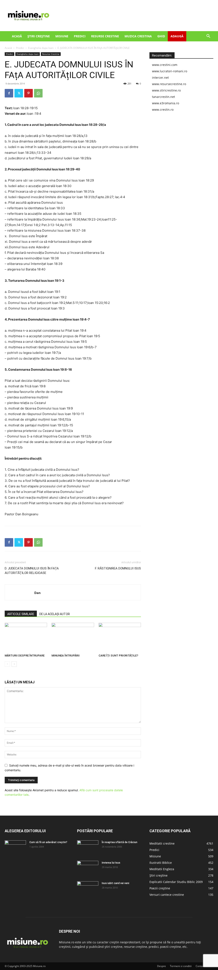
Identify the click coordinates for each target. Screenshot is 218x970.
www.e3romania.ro (165, 103)
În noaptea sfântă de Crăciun (119, 842)
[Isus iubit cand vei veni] (87, 888)
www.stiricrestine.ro (166, 90)
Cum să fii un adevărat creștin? (48, 842)
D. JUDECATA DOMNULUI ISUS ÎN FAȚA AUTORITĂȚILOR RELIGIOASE (32, 570)
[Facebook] (9, 93)
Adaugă (177, 36)
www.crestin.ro (163, 109)
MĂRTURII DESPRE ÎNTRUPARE (24, 655)
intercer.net (160, 78)
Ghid (161, 36)
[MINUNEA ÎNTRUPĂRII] (73, 637)
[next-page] (14, 664)
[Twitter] (18, 93)
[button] (208, 37)
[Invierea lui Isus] (87, 868)
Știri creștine (38, 36)
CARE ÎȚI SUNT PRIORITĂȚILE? (118, 655)
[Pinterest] (28, 93)
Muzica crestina (138, 36)
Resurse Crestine (105, 36)
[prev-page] (7, 664)
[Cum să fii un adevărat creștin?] (15, 847)
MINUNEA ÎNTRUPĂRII (66, 655)
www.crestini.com (164, 65)
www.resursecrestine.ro (169, 84)
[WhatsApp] (38, 93)
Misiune (61, 36)
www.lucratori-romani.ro (169, 71)
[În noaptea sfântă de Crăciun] (87, 847)
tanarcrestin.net (163, 97)
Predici (80, 36)
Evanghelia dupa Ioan (40, 48)
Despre (161, 966)
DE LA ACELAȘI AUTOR (54, 614)
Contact (200, 966)
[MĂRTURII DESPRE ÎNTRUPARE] (26, 637)
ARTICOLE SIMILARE (20, 614)
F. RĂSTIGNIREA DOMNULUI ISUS (118, 568)
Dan (37, 593)
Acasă (17, 36)
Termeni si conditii (181, 966)
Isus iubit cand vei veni (115, 883)
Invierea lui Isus (111, 862)
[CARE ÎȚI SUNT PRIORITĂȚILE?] (120, 637)
